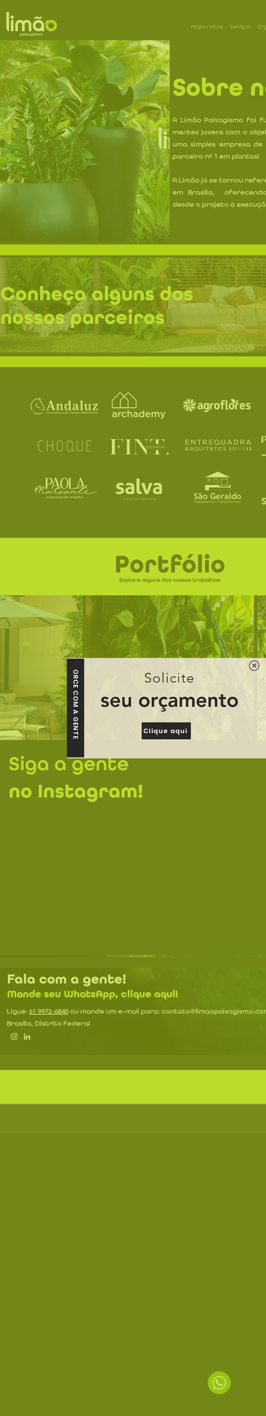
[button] (254, 665)
